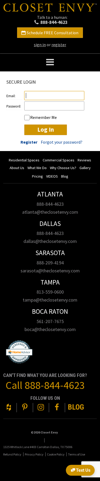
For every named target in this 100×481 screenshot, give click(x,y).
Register (29, 142)
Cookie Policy (56, 454)
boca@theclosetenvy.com (50, 329)
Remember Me (43, 117)
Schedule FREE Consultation (52, 32)
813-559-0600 (50, 292)
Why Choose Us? (63, 167)
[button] (50, 62)
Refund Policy (12, 454)
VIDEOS (52, 176)
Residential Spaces (24, 160)
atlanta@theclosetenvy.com (50, 212)
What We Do (37, 167)
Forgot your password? (61, 142)
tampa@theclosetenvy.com (50, 300)
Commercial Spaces (58, 160)
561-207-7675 (50, 321)
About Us (17, 167)
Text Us (83, 470)
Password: (13, 106)
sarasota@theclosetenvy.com (50, 271)
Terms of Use (76, 454)
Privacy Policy (34, 454)
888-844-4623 (53, 22)
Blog (64, 176)
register (58, 44)
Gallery (85, 167)
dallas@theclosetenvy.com (50, 241)
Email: (10, 96)
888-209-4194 (50, 263)
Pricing (37, 176)
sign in (40, 44)
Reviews (84, 160)
